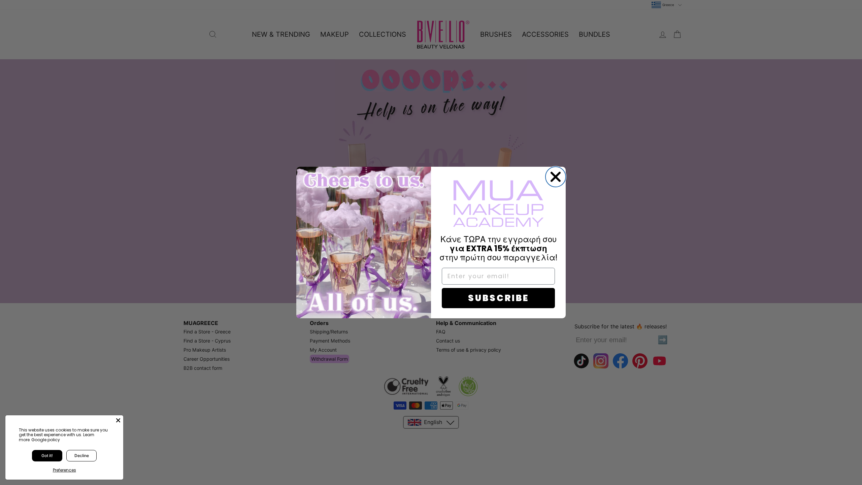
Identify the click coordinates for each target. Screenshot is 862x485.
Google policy (45, 440)
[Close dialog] (555, 177)
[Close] (118, 420)
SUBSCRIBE (498, 298)
